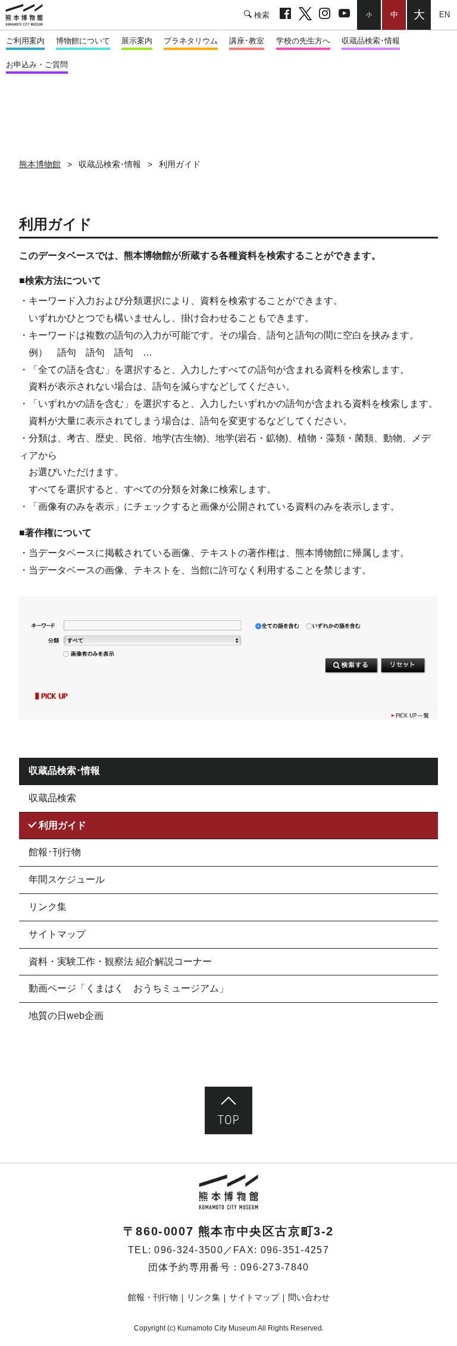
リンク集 (48, 907)
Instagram (324, 15)
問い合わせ (309, 1297)
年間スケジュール (67, 879)
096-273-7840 (274, 1267)
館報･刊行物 (55, 852)
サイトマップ (57, 934)
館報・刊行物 (153, 1297)
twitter (305, 15)
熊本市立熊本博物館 (30, 15)
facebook (285, 15)
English (444, 14)
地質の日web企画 (66, 1016)
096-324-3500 (188, 1250)
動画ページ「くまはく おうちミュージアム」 (128, 988)
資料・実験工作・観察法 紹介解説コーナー (120, 961)
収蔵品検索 (52, 798)
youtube (344, 15)
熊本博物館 (40, 164)
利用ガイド (62, 825)
